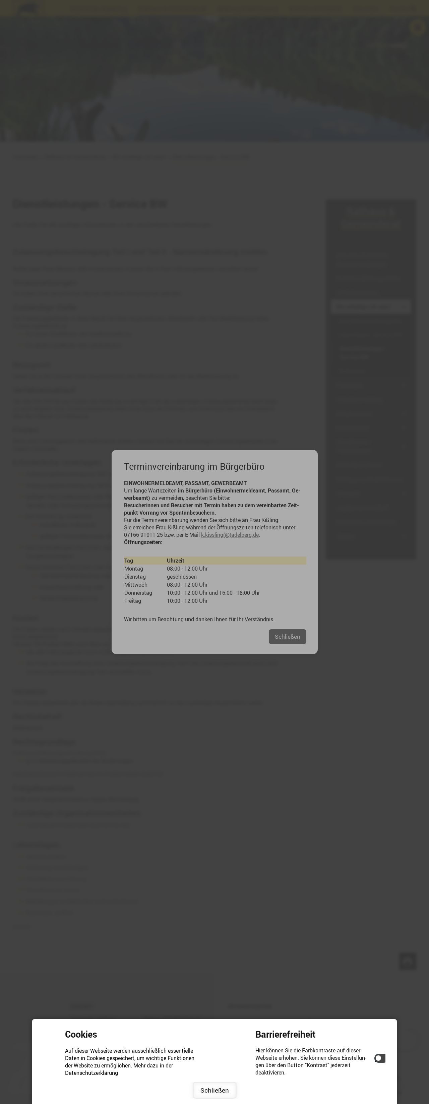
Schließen (214, 1090)
